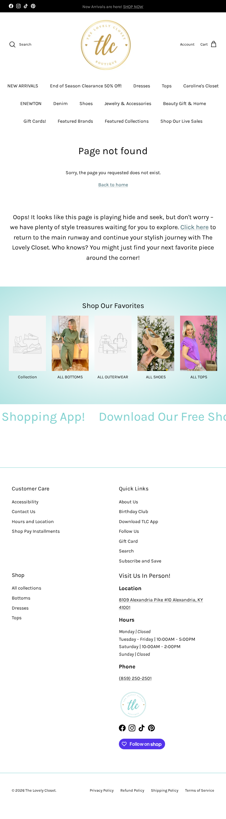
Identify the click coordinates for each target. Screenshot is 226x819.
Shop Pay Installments (36, 531)
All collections (26, 588)
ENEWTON (30, 103)
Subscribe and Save (140, 561)
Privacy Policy (102, 790)
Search (126, 551)
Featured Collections (127, 121)
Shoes (86, 103)
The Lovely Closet (40, 790)
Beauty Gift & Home (184, 103)
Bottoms (21, 598)
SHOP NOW (133, 6)
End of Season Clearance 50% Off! (86, 86)
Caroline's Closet (201, 86)
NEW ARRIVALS (22, 86)
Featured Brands (75, 121)
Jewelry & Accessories (127, 103)
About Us (128, 502)
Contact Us (23, 511)
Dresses (141, 86)
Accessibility (25, 502)
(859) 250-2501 (135, 678)
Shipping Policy (164, 790)
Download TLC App (138, 521)
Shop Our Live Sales (181, 121)
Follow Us (129, 531)
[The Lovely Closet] (105, 44)
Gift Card (128, 541)
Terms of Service (199, 790)
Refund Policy (132, 790)
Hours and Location (33, 521)
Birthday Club (133, 511)
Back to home (113, 184)
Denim (60, 103)
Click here (194, 227)
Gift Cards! (35, 121)
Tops (167, 86)
